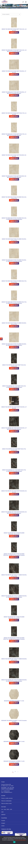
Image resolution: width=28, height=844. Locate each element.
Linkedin (2, 825)
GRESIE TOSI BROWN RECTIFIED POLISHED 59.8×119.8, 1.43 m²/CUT (14, 533)
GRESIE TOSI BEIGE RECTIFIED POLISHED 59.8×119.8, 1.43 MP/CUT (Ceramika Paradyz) (14, 218)
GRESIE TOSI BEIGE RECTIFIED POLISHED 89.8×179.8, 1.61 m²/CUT (14, 281)
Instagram (3, 823)
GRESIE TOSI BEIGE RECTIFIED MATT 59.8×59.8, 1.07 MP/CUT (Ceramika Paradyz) (14, 92)
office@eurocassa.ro (8, 792)
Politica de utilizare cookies (6, 803)
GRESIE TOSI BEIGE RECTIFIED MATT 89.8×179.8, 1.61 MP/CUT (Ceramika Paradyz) (14, 134)
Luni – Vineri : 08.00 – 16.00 (6, 809)
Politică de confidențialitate (6, 800)
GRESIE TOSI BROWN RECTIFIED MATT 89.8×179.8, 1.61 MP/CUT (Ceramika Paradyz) (14, 470)
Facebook (3, 820)
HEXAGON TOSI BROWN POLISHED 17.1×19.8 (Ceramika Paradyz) (14, 761)
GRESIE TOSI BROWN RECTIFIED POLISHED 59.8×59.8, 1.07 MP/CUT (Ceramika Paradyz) (14, 596)
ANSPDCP (3, 814)
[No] (26, 840)
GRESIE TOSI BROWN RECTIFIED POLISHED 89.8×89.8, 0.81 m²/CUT (14, 659)
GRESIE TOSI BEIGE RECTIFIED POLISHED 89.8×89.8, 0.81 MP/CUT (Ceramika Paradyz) (14, 344)
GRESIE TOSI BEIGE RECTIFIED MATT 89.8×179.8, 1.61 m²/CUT (14, 113)
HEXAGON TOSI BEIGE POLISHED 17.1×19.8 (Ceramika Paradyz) (14, 721)
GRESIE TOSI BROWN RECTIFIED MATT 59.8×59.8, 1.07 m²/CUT (14, 407)
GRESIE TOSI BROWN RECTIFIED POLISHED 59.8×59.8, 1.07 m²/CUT (14, 575)
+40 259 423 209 (6, 791)
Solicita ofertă (14, 32)
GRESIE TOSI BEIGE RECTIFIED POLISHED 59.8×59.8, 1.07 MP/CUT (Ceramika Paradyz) (14, 260)
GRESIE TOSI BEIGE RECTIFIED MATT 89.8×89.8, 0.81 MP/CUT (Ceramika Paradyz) (14, 176)
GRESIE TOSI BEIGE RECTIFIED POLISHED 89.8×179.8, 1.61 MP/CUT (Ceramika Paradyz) (14, 302)
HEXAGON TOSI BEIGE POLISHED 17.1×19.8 (14, 700)
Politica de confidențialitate (20, 840)
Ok (14, 842)
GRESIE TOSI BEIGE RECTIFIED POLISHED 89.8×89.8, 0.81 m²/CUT (14, 323)
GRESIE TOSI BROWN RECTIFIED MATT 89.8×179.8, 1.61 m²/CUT (14, 449)
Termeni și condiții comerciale (7, 798)
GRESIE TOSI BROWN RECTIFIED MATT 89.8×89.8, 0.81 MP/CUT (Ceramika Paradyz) (14, 512)
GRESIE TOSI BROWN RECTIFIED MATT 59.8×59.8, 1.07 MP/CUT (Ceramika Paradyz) (14, 428)
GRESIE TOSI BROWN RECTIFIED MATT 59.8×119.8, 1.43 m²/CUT (14, 365)
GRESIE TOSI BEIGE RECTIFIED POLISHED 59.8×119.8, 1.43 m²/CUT (14, 197)
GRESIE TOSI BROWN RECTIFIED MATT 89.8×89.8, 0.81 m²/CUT (14, 491)
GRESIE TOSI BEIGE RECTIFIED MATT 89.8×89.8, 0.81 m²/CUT (14, 155)
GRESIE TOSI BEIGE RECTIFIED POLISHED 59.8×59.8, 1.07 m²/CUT (14, 239)
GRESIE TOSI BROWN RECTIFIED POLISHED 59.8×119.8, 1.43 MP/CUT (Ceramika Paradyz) (14, 554)
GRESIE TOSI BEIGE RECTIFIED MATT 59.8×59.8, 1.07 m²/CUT (14, 71)
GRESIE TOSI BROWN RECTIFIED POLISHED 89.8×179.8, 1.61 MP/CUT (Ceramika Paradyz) (14, 638)
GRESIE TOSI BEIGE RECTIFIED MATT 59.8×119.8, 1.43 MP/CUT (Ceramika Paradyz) (14, 50)
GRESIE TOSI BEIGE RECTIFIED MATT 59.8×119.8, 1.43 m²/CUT (14, 29)
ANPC (2, 812)
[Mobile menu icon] (26, 2)
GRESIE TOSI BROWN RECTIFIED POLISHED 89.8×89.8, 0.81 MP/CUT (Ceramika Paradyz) (14, 680)
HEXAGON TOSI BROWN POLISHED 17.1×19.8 (14, 741)
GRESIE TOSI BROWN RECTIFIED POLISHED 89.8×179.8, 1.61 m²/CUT (14, 617)
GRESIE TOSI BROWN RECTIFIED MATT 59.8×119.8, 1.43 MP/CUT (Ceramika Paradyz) (14, 386)
